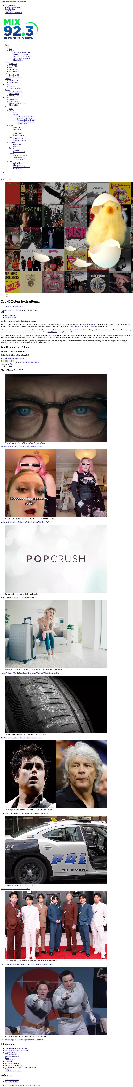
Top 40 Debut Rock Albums (30, 362)
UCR (11, 364)
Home (7, 45)
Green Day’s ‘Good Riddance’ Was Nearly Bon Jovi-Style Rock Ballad (24, 813)
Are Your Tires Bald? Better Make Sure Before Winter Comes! (21, 738)
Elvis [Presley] (52, 332)
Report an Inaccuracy (12, 1056)
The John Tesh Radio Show (22, 56)
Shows (11, 51)
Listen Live (13, 64)
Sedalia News (9, 11)
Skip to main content (7, 2)
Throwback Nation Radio (21, 58)
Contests (8, 79)
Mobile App (13, 66)
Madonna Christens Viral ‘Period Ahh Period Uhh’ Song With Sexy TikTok (25, 522)
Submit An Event (14, 88)
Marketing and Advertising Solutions (17, 1050)
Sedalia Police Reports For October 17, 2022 (15, 889)
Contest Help (13, 82)
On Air (7, 47)
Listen (7, 62)
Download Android (15, 77)
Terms (7, 1058)
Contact (7, 90)
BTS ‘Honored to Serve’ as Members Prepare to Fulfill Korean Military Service (27, 964)
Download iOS (14, 75)
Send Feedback (14, 94)
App (6, 73)
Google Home (13, 69)
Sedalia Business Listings (13, 1071)
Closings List (13, 105)
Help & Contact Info (16, 92)
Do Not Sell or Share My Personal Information (20, 1067)
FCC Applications (11, 1054)
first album (32, 337)
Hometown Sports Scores (13, 13)
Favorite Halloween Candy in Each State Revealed (17, 597)
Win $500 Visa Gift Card (13, 7)
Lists (10, 366)
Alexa (11, 67)
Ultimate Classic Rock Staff (10, 310)
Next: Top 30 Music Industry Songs (12, 358)
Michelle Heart (18, 60)
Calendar (12, 86)
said (128, 335)
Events (7, 84)
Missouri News (14, 101)
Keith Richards (76, 326)
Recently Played (14, 71)
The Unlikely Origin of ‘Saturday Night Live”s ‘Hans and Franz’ (22, 1040)
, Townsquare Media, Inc (19, 1085)
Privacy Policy (10, 1061)
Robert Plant (119, 335)
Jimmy (100, 337)
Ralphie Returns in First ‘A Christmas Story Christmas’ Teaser (21, 446)
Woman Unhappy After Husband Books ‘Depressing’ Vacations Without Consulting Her (30, 673)
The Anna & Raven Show (21, 52)
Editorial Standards (11, 1052)
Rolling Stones (92, 324)
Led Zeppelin (23, 337)
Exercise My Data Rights (13, 1065)
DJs (10, 49)
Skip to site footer (20, 2)
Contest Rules (13, 81)
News (7, 97)
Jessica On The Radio (20, 54)
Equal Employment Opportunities (16, 1048)
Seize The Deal (10, 9)
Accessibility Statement (12, 1063)
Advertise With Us (15, 95)
